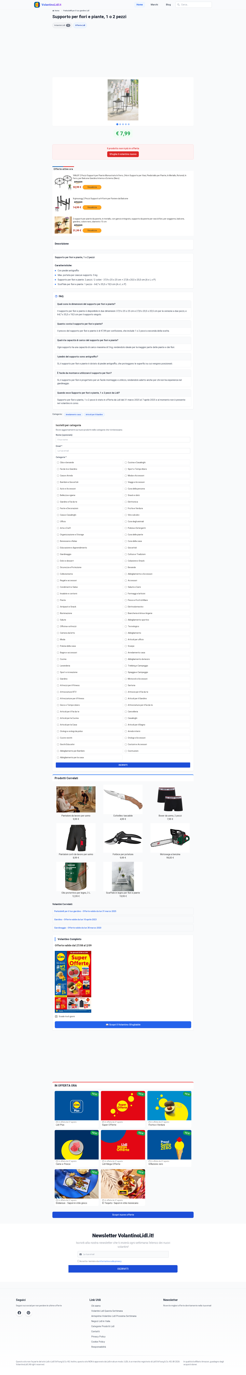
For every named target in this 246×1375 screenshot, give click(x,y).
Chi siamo (96, 1305)
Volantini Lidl (61, 25)
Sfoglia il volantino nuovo (123, 154)
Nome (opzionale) (64, 435)
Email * (59, 446)
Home (140, 4)
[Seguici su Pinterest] (28, 1312)
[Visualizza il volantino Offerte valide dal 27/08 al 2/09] (123, 981)
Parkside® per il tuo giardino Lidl (76, 11)
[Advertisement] (123, 53)
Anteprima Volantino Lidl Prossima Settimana (113, 1316)
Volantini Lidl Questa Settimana (107, 1311)
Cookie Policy (98, 1341)
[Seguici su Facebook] (19, 1312)
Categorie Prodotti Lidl (102, 1326)
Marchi (154, 4)
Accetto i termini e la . (101, 1261)
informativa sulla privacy (110, 1261)
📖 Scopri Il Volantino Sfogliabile (123, 1024)
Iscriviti (123, 1268)
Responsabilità (98, 1346)
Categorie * (61, 457)
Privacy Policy (98, 1336)
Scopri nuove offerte (123, 1214)
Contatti (95, 1331)
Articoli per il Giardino (94, 415)
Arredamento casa (73, 415)
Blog (168, 4)
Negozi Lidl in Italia (100, 1321)
